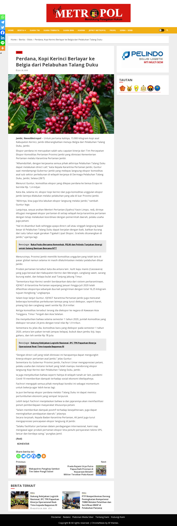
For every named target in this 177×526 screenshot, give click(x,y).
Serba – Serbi (126, 30)
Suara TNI (35, 30)
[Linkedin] (38, 456)
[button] (167, 30)
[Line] (2, 43)
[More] (43, 456)
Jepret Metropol (97, 30)
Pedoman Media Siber (83, 517)
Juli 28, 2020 (23, 70)
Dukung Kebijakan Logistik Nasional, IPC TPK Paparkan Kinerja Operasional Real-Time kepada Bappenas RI (44, 500)
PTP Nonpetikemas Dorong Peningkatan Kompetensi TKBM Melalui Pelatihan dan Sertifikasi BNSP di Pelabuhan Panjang (96, 502)
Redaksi (66, 517)
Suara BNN (68, 30)
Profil (113, 30)
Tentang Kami (102, 517)
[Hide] (1, 53)
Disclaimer (56, 517)
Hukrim (81, 30)
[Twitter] (28, 456)
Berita (20, 30)
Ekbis (19, 52)
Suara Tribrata (51, 30)
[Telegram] (23, 456)
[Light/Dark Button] (161, 30)
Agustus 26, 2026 (39, 508)
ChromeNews (98, 522)
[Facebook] (33, 456)
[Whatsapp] (18, 456)
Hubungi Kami (118, 517)
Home (11, 30)
